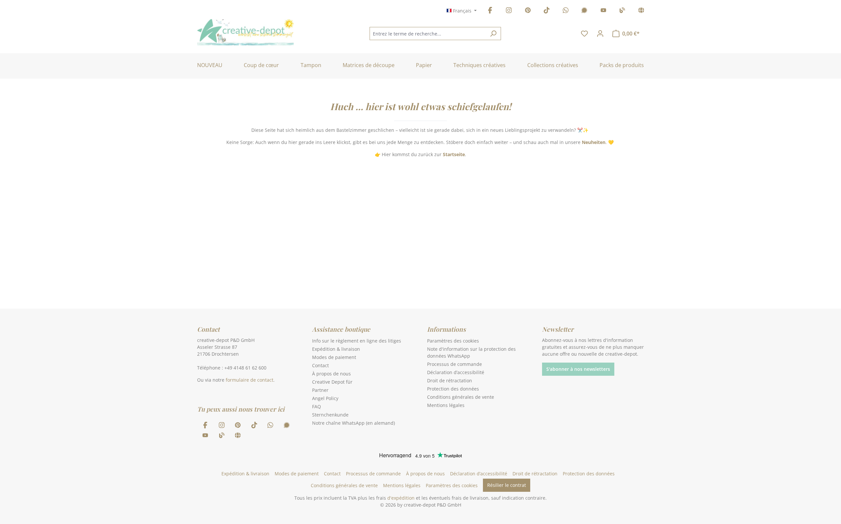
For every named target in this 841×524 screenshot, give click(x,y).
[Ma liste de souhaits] (584, 33)
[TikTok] (547, 11)
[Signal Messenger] (584, 11)
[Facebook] (490, 11)
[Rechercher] (493, 33)
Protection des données (453, 389)
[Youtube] (603, 11)
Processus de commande (454, 364)
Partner (320, 390)
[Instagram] (509, 11)
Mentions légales (446, 405)
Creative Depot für (332, 382)
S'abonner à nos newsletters (578, 369)
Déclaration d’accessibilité (455, 372)
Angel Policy (325, 398)
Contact (320, 365)
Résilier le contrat (506, 485)
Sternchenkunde (330, 415)
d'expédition (401, 498)
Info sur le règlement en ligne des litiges (356, 341)
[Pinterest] (528, 11)
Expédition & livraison (336, 349)
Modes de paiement (334, 357)
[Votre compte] (600, 33)
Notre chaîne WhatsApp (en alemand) (353, 423)
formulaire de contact (249, 380)
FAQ (316, 406)
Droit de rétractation (449, 380)
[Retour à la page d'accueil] (245, 32)
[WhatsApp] (566, 11)
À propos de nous (331, 373)
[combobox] (428, 33)
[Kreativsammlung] (641, 11)
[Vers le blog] (622, 11)
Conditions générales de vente (460, 397)
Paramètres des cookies (453, 341)
